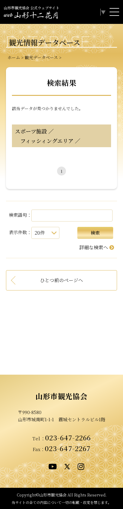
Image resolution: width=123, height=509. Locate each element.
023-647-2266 (68, 437)
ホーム (13, 57)
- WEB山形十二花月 (31, 16)
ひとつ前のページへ (61, 280)
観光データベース (41, 57)
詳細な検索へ (93, 247)
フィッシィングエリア (44, 140)
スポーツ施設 (31, 131)
